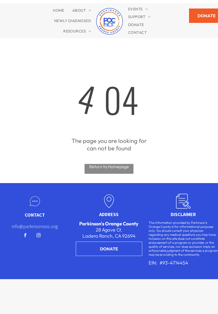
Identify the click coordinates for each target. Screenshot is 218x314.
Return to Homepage (109, 166)
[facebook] (25, 236)
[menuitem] (58, 10)
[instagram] (38, 236)
